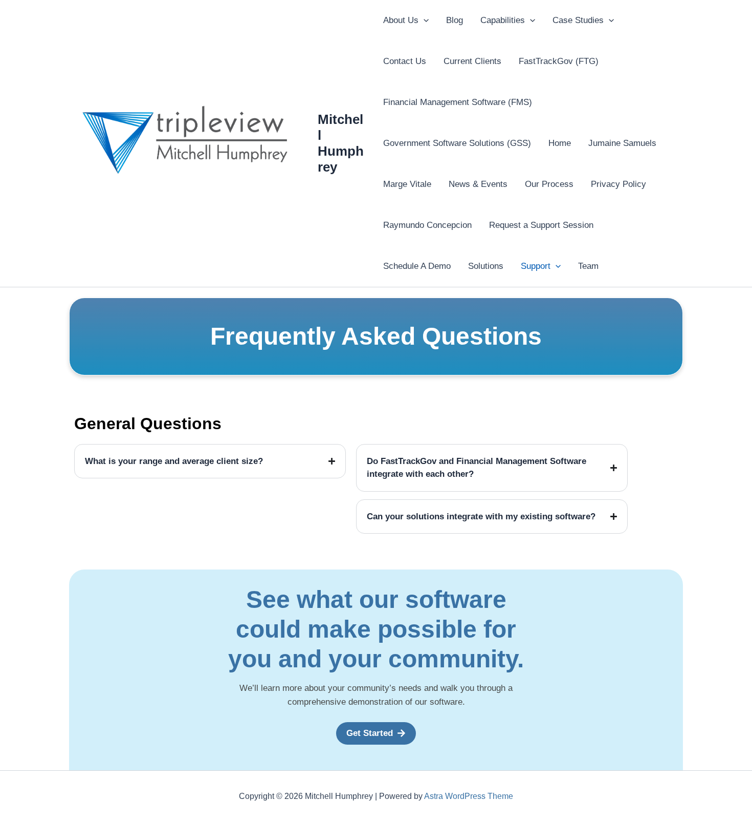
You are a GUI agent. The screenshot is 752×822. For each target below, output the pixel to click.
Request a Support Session (541, 225)
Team (588, 266)
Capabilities (502, 20)
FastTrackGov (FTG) (559, 61)
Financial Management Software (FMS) (457, 102)
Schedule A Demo (417, 266)
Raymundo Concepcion (427, 225)
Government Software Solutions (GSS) (457, 143)
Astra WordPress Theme (468, 796)
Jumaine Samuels (622, 143)
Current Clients (472, 61)
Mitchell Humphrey (341, 143)
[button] (423, 20)
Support (535, 266)
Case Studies (578, 20)
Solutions (485, 266)
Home (559, 143)
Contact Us (404, 61)
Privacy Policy (618, 184)
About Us (400, 20)
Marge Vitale (407, 184)
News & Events (478, 184)
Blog (454, 20)
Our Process (549, 184)
